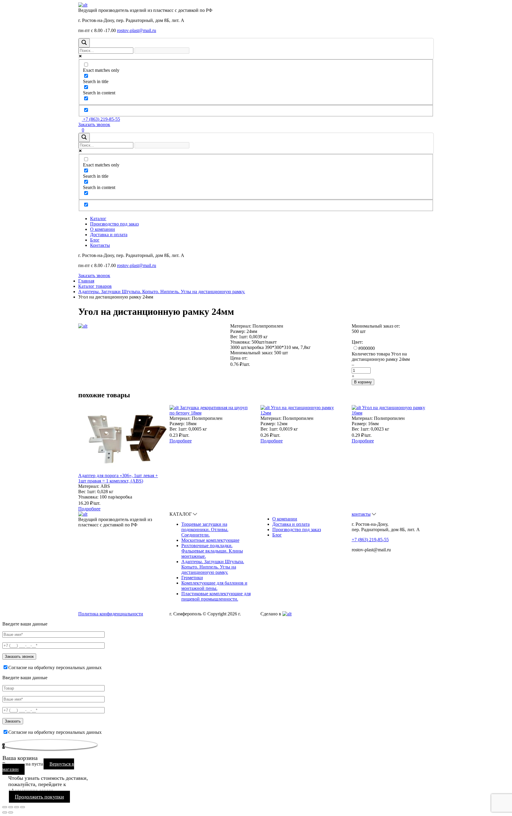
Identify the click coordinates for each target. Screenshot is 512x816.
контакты (361, 514)
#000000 (366, 348)
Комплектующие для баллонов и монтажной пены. (214, 585)
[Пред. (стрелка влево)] (4, 812)
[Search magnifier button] (84, 42)
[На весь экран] (16, 807)
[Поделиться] (10, 807)
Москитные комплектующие (210, 540)
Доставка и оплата (108, 234)
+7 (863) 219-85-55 (101, 119)
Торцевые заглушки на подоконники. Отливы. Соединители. (204, 529)
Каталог (98, 218)
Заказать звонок (94, 124)
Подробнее (89, 508)
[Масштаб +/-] (22, 807)
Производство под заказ (114, 223)
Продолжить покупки (39, 797)
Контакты (100, 245)
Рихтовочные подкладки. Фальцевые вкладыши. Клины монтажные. (212, 551)
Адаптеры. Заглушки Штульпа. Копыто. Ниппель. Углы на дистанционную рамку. (212, 567)
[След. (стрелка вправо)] (10, 812)
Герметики (192, 577)
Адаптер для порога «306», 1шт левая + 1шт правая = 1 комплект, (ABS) (118, 478)
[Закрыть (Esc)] (4, 807)
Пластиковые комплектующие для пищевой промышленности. (216, 596)
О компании (102, 229)
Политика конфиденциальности (110, 613)
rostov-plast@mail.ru (136, 30)
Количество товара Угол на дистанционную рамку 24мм (381, 356)
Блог (95, 239)
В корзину (363, 382)
